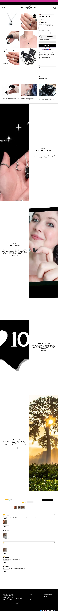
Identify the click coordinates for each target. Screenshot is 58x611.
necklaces (31, 597)
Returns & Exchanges (19, 598)
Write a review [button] (47, 500)
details (39, 65)
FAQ (39, 76)
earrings (31, 594)
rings (30, 598)
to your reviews (43, 350)
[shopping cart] (55, 8)
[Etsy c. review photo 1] (5, 535)
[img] (4, 514)
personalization (41, 63)
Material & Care (41, 69)
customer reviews (18, 602)
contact (17, 603)
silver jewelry (32, 599)
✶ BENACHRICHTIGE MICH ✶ (47, 45)
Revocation (17, 604)
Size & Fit (40, 67)
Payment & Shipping (19, 597)
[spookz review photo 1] (5, 522)
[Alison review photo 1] (5, 550)
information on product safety (43, 78)
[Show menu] (3, 8)
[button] (41, 21)
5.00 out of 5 (10, 499)
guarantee (17, 599)
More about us (14, 255)
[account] (52, 8)
